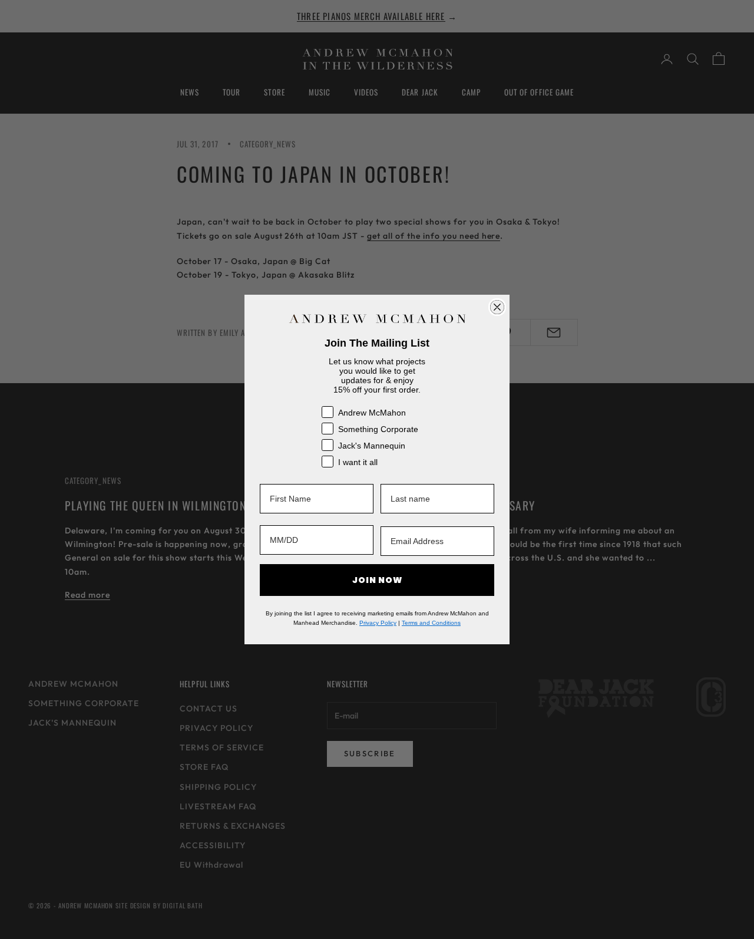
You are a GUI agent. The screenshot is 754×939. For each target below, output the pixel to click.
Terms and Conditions (431, 623)
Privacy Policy (377, 623)
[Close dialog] (497, 307)
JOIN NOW (377, 580)
